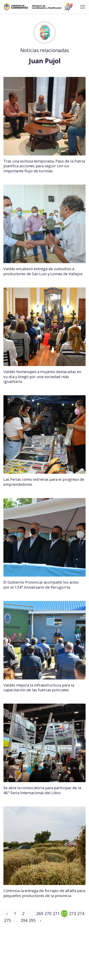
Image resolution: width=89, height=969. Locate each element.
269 (39, 913)
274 (80, 913)
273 (72, 913)
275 (7, 920)
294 (24, 920)
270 (47, 913)
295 (32, 920)
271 (56, 913)
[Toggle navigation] (82, 6)
